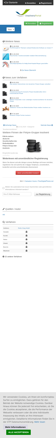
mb (4, 215)
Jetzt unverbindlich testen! (28, 173)
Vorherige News (10, 125)
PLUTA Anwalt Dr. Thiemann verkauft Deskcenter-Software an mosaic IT (31, 48)
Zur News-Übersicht (29, 70)
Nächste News (46, 125)
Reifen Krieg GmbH (24, 228)
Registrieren (46, 3)
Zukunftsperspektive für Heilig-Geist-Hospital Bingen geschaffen (29, 63)
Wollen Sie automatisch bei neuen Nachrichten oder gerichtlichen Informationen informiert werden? (28, 188)
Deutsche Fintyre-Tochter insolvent (20, 115)
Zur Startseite (11, 2)
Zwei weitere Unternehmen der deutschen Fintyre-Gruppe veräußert (30, 84)
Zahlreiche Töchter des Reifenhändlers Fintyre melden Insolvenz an (30, 107)
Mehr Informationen (15, 427)
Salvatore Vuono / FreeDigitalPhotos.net (39, 181)
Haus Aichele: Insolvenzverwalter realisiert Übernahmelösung (28, 55)
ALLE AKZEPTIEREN (18, 432)
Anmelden (31, 3)
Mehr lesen (39, 422)
